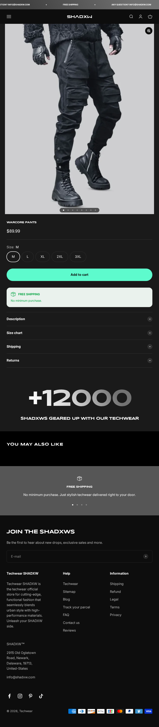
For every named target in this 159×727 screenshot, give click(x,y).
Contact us (71, 623)
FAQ (66, 615)
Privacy (116, 615)
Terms (114, 607)
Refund (115, 592)
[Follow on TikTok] (41, 696)
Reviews (69, 630)
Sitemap (69, 592)
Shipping (117, 584)
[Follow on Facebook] (9, 696)
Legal (114, 599)
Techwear (70, 584)
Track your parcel (76, 607)
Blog (66, 599)
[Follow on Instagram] (20, 696)
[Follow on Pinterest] (30, 696)
